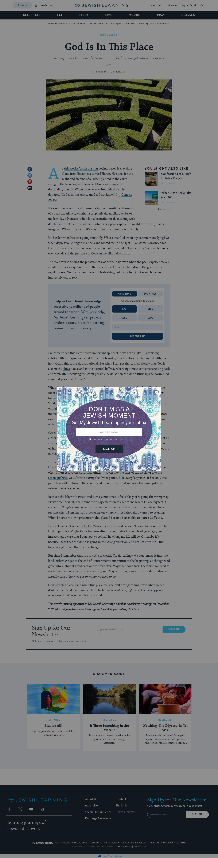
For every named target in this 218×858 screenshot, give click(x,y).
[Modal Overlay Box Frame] (109, 429)
